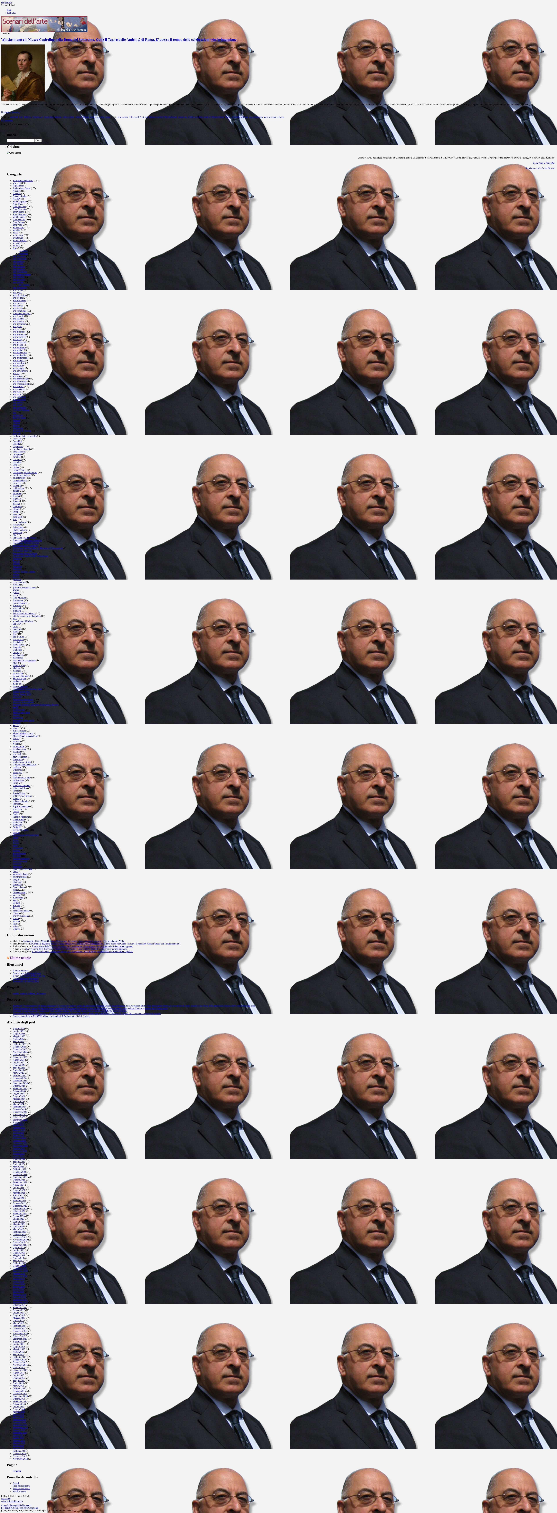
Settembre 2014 (20, 1401)
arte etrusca (18, 303)
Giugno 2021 (19, 1190)
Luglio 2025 (18, 1062)
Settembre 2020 (20, 1213)
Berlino (16, 425)
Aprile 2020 (18, 1226)
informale (17, 605)
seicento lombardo (21, 858)
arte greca (17, 329)
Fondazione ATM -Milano (25, 537)
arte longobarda (20, 342)
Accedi (16, 1483)
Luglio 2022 (18, 1156)
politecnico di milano (22, 796)
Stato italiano (19, 887)
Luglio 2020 (18, 1219)
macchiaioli (18, 657)
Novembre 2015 (20, 1365)
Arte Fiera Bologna (21, 313)
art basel (16, 243)
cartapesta (17, 454)
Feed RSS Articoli (9, 1508)
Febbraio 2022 (19, 1169)
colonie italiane (20, 480)
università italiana (21, 916)
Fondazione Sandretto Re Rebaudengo (30, 556)
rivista (15, 840)
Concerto (17, 483)
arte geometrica (20, 324)
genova (16, 577)
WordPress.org (19, 1491)
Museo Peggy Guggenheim (25, 736)
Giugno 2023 (19, 1127)
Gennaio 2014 (19, 1422)
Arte (21, 117)
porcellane (17, 809)
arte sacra (17, 394)
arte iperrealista (20, 337)
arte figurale (18, 316)
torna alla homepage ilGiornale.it (16, 1505)
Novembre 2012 (20, 1459)
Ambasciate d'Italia (21, 188)
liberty (16, 631)
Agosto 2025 (19, 1060)
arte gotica (17, 326)
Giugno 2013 (19, 1440)
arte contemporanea (22, 274)
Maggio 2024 (19, 1099)
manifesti (17, 670)
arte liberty (17, 339)
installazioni (18, 608)
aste (14, 412)
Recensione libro (20, 830)
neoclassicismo (103, 117)
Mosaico (17, 723)
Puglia (16, 814)
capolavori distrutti (21, 449)
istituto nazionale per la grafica (27, 616)
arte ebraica (18, 290)
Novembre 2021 (20, 1177)
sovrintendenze (20, 877)
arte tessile (17, 404)
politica (16, 798)
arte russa (17, 391)
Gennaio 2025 (19, 1078)
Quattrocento (19, 819)
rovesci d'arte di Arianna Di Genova (29, 993)
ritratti (15, 837)
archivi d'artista (20, 240)
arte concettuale (20, 271)
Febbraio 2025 (19, 1075)
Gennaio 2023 (19, 1140)
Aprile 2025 (18, 1070)
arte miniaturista (20, 352)
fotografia (17, 558)
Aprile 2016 (18, 1352)
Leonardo (17, 629)
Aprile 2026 (18, 1039)
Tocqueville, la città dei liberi (26, 981)
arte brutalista (19, 269)
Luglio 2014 (18, 1406)
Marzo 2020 (18, 1229)
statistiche (17, 884)
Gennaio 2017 (19, 1328)
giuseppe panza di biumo (24, 587)
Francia (16, 561)
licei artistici (18, 639)
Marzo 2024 (18, 1104)
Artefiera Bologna (21, 410)
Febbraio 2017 (19, 1326)
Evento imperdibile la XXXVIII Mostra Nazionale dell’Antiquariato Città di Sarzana (51, 1016)
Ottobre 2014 (19, 1399)
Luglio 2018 (18, 1281)
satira (15, 845)
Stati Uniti (17, 882)
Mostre (86, 117)
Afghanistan (18, 185)
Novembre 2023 (20, 1114)
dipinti (16, 501)
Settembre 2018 (20, 1276)
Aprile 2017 (18, 1320)
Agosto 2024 (19, 1091)
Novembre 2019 (20, 1239)
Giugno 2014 (19, 1409)
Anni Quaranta (19, 214)
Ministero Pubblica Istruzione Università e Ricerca (36, 704)
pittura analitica (20, 788)
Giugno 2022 (19, 1159)
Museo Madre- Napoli (23, 733)
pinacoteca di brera (21, 785)
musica (16, 738)
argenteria (23, 251)
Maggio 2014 (19, 1412)
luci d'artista (18, 655)
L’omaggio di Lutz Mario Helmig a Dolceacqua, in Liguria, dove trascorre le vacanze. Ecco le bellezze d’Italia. (74, 941)
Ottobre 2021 (19, 1179)
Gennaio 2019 (19, 1266)
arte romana (18, 386)
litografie (17, 647)
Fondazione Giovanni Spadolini (27, 540)
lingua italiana (19, 644)
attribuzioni (18, 415)
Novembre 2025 (20, 1052)
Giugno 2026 (19, 1033)
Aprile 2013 (18, 1445)
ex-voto (16, 514)
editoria (16, 509)
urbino (16, 918)
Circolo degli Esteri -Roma (25, 472)
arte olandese (19, 363)
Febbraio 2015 (19, 1388)
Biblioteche (18, 428)
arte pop (16, 373)
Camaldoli (17, 441)
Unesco (16, 913)
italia (15, 618)
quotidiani (17, 824)
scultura (16, 850)
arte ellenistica (19, 295)
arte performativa (20, 371)
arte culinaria (19, 277)
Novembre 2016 (20, 1333)
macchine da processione (24, 660)
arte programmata (21, 378)
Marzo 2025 (18, 1073)
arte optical (18, 365)
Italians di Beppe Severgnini (26, 978)
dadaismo (17, 493)
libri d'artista (18, 637)
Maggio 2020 (19, 1224)
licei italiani (18, 642)
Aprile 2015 (18, 1383)
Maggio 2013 (19, 1443)
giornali (16, 584)
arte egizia (17, 292)
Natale (16, 744)
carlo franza (122, 117)
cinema (16, 467)
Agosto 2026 (19, 1028)
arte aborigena (19, 256)
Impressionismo (20, 603)
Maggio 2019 (19, 1255)
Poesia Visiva (19, 793)
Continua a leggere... (10, 112)
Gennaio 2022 (19, 1172)
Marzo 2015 (18, 1385)
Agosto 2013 (19, 1435)
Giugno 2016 (19, 1346)
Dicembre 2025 (20, 1049)
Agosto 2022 (19, 1153)
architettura (18, 238)
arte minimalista (20, 355)
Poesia (16, 790)
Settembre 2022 (20, 1151)
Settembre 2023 (20, 1119)
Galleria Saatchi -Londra (24, 571)
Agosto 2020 (19, 1216)
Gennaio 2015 (19, 1391)
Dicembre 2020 (20, 1206)
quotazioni (17, 822)
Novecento (18, 759)
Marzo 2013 (18, 1448)
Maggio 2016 (19, 1349)
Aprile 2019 (18, 1258)
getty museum (19, 582)
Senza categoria (20, 861)
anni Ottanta (18, 212)
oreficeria (17, 767)
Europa (16, 511)
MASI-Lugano (19, 678)
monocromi (18, 717)
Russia (16, 843)
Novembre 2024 (20, 1083)
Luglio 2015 (18, 1375)
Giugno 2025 (19, 1065)
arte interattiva (19, 334)
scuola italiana (19, 853)
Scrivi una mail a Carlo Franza (540, 168)
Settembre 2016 (20, 1339)
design (16, 496)
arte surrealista (19, 399)
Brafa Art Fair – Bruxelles (25, 436)
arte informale (19, 331)
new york (17, 754)
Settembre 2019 (20, 1245)
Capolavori (37, 117)
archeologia (18, 235)
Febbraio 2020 (19, 1232)
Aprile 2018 (18, 1289)
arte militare (18, 350)
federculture (18, 527)
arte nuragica (19, 360)
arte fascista (18, 305)
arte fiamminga (19, 311)
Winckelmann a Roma (274, 117)
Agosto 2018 (19, 1279)
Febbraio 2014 (19, 1419)
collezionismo (19, 478)
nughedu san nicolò (22, 762)
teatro (15, 900)
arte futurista (18, 321)
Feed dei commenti (21, 1488)
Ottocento (17, 770)
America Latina (20, 196)
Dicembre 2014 (20, 1393)
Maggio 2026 (19, 1036)
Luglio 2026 (18, 1031)
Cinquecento (18, 470)
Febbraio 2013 (19, 1451)
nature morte (18, 746)
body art (16, 433)
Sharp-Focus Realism (22, 869)
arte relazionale (20, 381)
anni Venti (17, 225)
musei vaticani (19, 730)
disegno (16, 504)
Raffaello (17, 827)
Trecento (17, 908)
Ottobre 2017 (19, 1305)
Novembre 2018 (20, 1271)
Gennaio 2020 (19, 1234)
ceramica (17, 462)
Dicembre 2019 (20, 1237)
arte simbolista (19, 397)
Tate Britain (18, 897)
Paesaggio (17, 772)
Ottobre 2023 (19, 1117)
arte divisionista (20, 287)
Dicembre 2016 (20, 1331)
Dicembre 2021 (20, 1174)
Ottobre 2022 (19, 1148)
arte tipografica (19, 407)
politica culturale (20, 801)
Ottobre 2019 (19, 1242)
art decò (16, 245)
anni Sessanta (19, 217)
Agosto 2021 (19, 1185)
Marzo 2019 (18, 1260)
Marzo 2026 (18, 1041)
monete (16, 715)
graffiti (16, 590)
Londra (16, 652)
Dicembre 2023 (20, 1112)
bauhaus (16, 420)
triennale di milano (21, 910)
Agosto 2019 (19, 1247)
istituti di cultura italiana (24, 613)
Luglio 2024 (18, 1093)
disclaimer (5, 1498)
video (15, 926)
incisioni (22, 522)
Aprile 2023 (18, 1133)
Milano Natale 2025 (22, 694)
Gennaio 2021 (19, 1203)
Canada (16, 444)
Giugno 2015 (19, 1378)
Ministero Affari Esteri (23, 699)
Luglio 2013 (18, 1438)
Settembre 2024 (20, 1088)
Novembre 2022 (20, 1146)
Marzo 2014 (18, 1417)
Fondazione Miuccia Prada (25, 553)
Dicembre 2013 (20, 1425)
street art (16, 895)
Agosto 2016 (19, 1341)
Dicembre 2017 (20, 1299)
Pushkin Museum (21, 817)
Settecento (17, 866)
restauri (16, 832)
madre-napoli (19, 665)
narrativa (17, 741)
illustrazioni (18, 600)
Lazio (15, 626)
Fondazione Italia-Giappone (25, 545)
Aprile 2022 (18, 1164)
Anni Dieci (18, 204)
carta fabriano (19, 451)
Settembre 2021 (20, 1182)
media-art (17, 684)
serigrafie (17, 863)
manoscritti (18, 673)
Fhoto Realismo (20, 530)
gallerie (16, 574)
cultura (78, 117)
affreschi (17, 183)
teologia (16, 903)
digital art (17, 498)
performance (18, 780)
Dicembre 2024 (20, 1080)
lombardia (17, 650)
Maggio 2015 (19, 1380)
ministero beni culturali (23, 702)
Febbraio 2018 (19, 1294)
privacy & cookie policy (12, 1501)
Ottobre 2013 (19, 1430)
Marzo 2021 (18, 1198)
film (14, 535)
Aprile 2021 (18, 1195)
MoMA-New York (21, 712)
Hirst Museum (19, 597)
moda (15, 707)
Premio (16, 811)
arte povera (18, 376)
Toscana (16, 905)
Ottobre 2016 (19, 1336)
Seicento (17, 856)
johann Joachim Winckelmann (163, 117)
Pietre (15, 783)
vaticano (16, 921)
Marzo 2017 (18, 1323)
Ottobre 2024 (19, 1086)
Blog (9, 10)
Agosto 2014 (19, 1404)
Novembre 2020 (20, 1208)
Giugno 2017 (19, 1315)
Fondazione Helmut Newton (26, 543)
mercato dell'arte (20, 686)
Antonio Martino (20, 970)
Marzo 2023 (18, 1135)
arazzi (15, 232)
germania (17, 579)
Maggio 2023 (19, 1130)
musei (93, 117)
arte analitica (18, 261)
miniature (17, 697)
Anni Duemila (19, 206)
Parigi (15, 775)
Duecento (17, 506)
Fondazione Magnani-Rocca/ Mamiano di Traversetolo (38, 548)
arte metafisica (19, 347)
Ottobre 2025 (19, 1054)
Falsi (15, 519)
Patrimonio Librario (22, 777)
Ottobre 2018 (19, 1273)
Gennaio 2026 (19, 1046)
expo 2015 (17, 517)
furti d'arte (17, 566)
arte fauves (18, 308)
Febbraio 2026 (19, 1044)
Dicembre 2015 (20, 1362)
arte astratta (18, 264)
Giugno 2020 (19, 1221)
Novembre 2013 (20, 1427)
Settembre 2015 (20, 1370)
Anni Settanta (19, 219)
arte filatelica (18, 318)
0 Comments (7, 120)
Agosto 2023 (19, 1122)
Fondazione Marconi (22, 551)
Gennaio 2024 (19, 1109)
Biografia (11, 12)
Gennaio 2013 (19, 1453)
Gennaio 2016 (19, 1359)
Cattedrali (17, 459)
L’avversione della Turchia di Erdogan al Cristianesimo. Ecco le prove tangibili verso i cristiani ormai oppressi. (82, 946)
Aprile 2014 (18, 1414)
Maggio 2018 (19, 1286)
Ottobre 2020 (19, 1211)
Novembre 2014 (20, 1396)
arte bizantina (19, 266)
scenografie (18, 848)
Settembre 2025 (20, 1057)
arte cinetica (24, 285)
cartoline (17, 457)
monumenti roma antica (23, 720)
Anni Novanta (19, 209)
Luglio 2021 (18, 1187)
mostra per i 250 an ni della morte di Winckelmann (201, 117)
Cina (15, 464)
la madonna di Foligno (23, 621)
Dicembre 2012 (20, 1456)
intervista (17, 611)
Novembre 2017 (20, 1302)
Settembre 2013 (20, 1432)
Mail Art (16, 668)
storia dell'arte (19, 892)
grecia (15, 595)
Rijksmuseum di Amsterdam (26, 835)
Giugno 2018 (19, 1284)
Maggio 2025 (19, 1067)
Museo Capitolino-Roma (236, 117)
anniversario (18, 227)
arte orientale (19, 368)
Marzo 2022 (18, 1166)
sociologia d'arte (20, 874)
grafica (16, 592)
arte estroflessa (19, 300)
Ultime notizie (20, 958)
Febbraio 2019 (19, 1263)
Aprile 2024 (18, 1101)
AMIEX (16, 198)
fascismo (17, 524)
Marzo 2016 (18, 1354)
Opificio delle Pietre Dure (24, 764)
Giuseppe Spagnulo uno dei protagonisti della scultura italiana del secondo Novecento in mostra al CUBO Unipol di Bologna (70, 1011)
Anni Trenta (18, 222)
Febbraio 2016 (19, 1357)
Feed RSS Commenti (28, 1508)
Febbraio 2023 (19, 1138)
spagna (16, 879)
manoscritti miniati (21, 676)
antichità (14, 117)
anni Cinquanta (20, 201)
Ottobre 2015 (19, 1367)
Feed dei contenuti (21, 1486)
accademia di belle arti (23, 180)
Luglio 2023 (18, 1125)
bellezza (27, 117)
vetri (15, 923)
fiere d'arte (17, 532)
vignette (16, 929)
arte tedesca (18, 402)
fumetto (16, 564)
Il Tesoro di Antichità (138, 117)
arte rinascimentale (21, 384)
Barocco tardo (19, 418)
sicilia (15, 871)
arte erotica (18, 298)
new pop (17, 751)
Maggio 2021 (19, 1193)
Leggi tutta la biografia (543, 163)
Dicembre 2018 (20, 1268)
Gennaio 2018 (19, 1297)
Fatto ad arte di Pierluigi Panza (27, 973)
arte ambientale (20, 258)
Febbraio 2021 (19, 1200)
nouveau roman (20, 757)
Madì (15, 663)
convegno (17, 485)
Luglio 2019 (18, 1250)
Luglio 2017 (18, 1312)
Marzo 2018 (18, 1292)
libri (14, 634)
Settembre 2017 (20, 1307)
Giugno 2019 (19, 1252)
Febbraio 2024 (19, 1106)
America (17, 191)
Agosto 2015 (19, 1372)
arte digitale (18, 282)
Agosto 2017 (19, 1310)
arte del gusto (19, 279)
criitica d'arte (68, 117)
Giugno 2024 (19, 1096)
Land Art (17, 624)
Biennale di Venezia (22, 431)
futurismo (17, 569)
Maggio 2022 (19, 1161)
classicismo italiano (52, 117)
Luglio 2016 (18, 1344)
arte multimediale (20, 358)
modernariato (19, 710)
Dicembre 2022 (20, 1143)
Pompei (16, 803)
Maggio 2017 (19, 1318)
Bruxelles (17, 438)
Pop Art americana (21, 806)
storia (15, 890)
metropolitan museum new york (27, 689)
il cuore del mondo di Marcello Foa (29, 976)
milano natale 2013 (21, 691)
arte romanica (19, 389)
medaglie (17, 681)
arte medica (18, 345)
